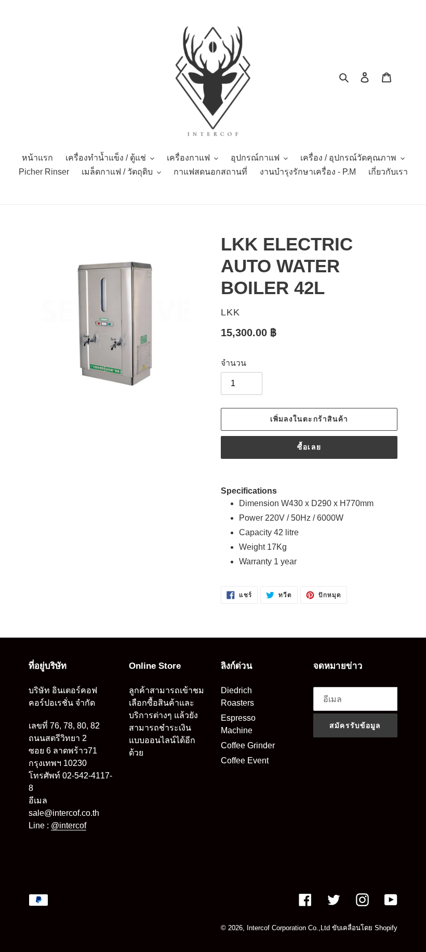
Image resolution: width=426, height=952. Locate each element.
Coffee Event (245, 760)
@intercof (68, 825)
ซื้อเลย (309, 447)
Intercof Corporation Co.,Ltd (288, 928)
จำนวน (233, 363)
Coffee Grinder (248, 745)
